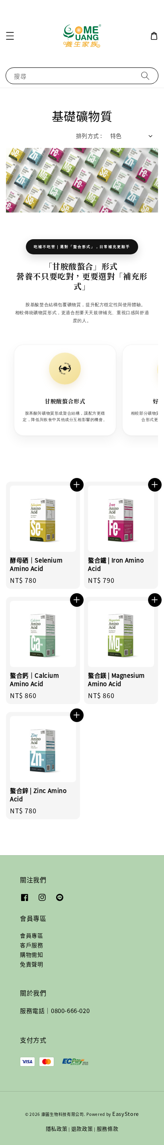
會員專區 (31, 935)
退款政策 (82, 1128)
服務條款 (108, 1128)
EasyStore (125, 1113)
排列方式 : (89, 136)
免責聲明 (31, 964)
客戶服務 (31, 945)
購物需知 (31, 954)
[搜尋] (145, 75)
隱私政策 (57, 1128)
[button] (10, 36)
